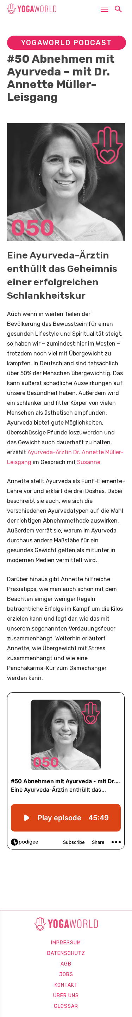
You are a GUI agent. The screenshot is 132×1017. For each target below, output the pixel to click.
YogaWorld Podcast (66, 42)
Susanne (88, 462)
